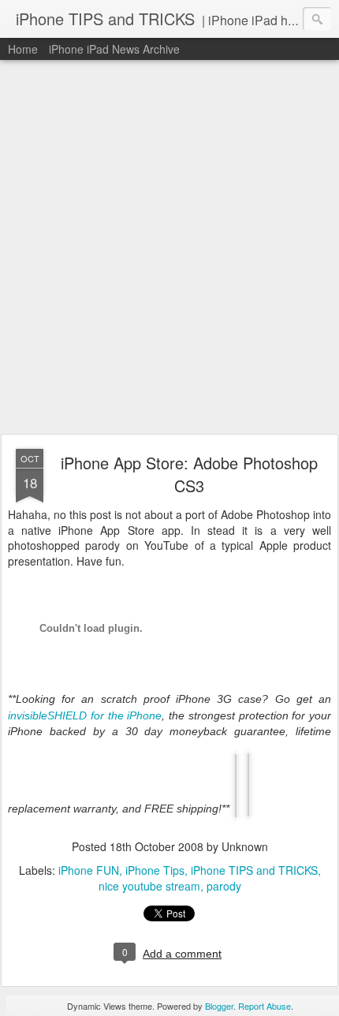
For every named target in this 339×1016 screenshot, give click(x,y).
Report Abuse (264, 1005)
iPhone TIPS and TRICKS (254, 870)
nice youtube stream (149, 886)
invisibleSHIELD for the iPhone (85, 715)
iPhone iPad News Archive (114, 49)
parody (224, 886)
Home (23, 49)
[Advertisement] (169, 247)
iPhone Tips (154, 870)
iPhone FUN (88, 870)
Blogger (219, 1005)
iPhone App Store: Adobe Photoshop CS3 (189, 474)
